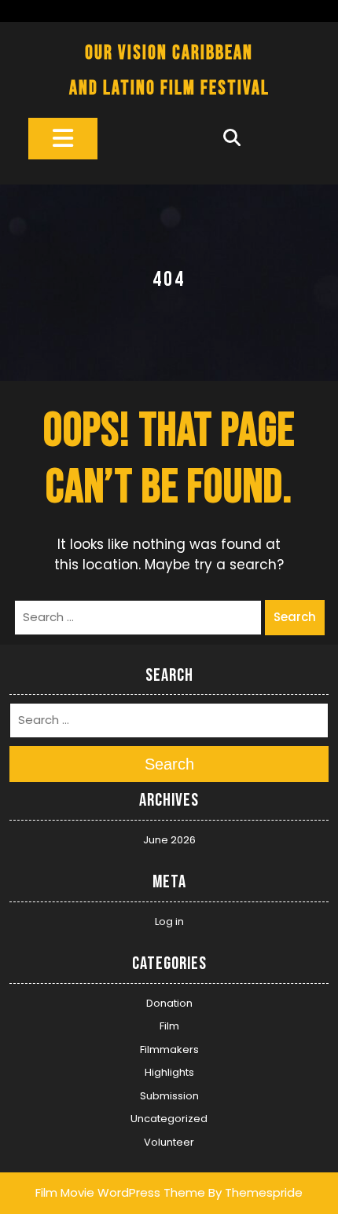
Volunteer (169, 1142)
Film (169, 1025)
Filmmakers (169, 1049)
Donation (169, 1003)
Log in (169, 921)
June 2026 (169, 839)
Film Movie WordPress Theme (120, 1192)
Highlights (169, 1072)
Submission (169, 1095)
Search (295, 617)
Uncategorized (169, 1118)
